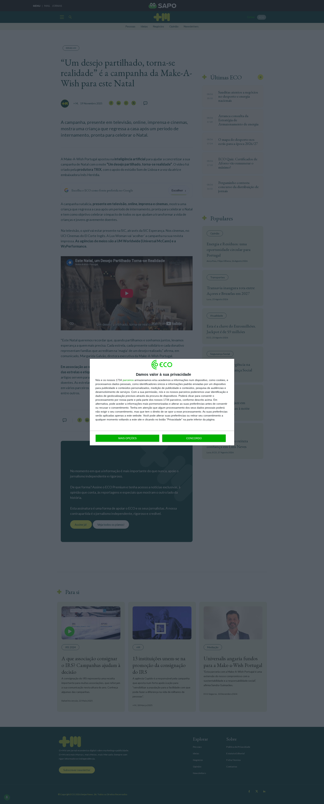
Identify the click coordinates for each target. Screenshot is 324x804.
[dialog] (162, 402)
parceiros (128, 380)
